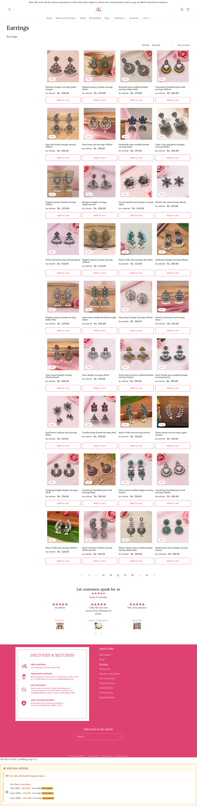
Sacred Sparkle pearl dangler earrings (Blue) (136, 203)
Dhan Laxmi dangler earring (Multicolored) (59, 376)
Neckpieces (104, 669)
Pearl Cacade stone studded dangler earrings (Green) (171, 376)
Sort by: (145, 45)
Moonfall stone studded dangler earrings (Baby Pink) (133, 88)
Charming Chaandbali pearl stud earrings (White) (170, 491)
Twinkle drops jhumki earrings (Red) (99, 433)
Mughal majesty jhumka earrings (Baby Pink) (61, 318)
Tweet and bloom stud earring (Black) (63, 260)
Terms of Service (107, 683)
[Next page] (154, 575)
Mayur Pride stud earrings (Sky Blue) (136, 260)
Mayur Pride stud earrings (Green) (134, 433)
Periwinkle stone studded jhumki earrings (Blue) (134, 146)
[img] (98, 593)
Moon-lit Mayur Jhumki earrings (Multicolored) (97, 549)
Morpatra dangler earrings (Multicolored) (94, 203)
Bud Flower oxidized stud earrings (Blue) (61, 434)
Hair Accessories (107, 678)
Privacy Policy (106, 692)
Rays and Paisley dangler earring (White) (61, 146)
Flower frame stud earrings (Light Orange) (171, 434)
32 (103, 575)
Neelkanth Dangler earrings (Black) (171, 260)
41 (147, 575)
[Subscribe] (119, 736)
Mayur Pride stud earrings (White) (61, 548)
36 (132, 575)
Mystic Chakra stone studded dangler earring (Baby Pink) (136, 549)
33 (111, 575)
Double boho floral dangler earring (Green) (171, 549)
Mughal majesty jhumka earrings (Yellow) (97, 261)
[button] (10, 9)
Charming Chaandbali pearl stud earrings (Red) (97, 491)
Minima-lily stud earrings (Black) (170, 202)
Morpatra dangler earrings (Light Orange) (61, 88)
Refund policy (93, 756)
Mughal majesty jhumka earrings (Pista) (97, 88)
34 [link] (118, 575)
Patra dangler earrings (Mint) (95, 375)
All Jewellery (105, 655)
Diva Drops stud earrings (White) (97, 145)
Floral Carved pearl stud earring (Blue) (170, 318)
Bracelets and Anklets (109, 674)
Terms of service (122, 756)
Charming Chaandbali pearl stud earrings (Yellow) (170, 88)
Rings (102, 659)
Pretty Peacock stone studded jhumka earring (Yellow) (136, 376)
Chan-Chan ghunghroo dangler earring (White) (170, 146)
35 (125, 575)
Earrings (103, 664)
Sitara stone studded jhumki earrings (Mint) (99, 318)
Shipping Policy (107, 697)
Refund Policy (106, 688)
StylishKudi (80, 756)
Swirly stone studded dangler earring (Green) (136, 491)
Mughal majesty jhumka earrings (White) (61, 203)
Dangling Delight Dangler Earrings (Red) (62, 491)
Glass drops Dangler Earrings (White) (136, 317)
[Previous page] (82, 575)
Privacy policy (107, 756)
